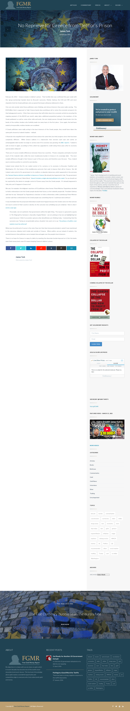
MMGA (113, 538)
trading (93, 553)
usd (107, 553)
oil (99, 543)
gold (107, 528)
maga (113, 533)
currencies (105, 518)
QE (112, 543)
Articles (73, 5)
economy (110, 523)
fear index (94, 528)
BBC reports (65, 142)
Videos (97, 5)
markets (93, 538)
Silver (91, 489)
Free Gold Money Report (21, 706)
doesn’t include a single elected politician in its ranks (48, 178)
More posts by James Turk (24, 260)
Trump (101, 553)
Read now (65, 624)
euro (117, 523)
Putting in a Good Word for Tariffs (66, 673)
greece (114, 528)
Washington (95, 558)
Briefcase (93, 469)
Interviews (93, 485)
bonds (101, 513)
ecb (102, 523)
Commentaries (94, 473)
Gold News (93, 481)
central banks (110, 513)
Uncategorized (94, 497)
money (93, 543)
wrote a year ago (11, 208)
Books (118, 5)
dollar (120, 518)
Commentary (86, 5)
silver (105, 548)
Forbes (105, 190)
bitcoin (93, 513)
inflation (105, 533)
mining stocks (103, 538)
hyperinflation (95, 533)
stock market (114, 548)
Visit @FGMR (94, 406)
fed (102, 528)
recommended (95, 548)
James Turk (65, 31)
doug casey (94, 523)
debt (113, 518)
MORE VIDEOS (94, 445)
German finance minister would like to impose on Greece (26, 175)
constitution (95, 518)
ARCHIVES (93, 574)
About (107, 5)
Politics (105, 543)
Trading (92, 493)
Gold (91, 477)
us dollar (114, 553)
